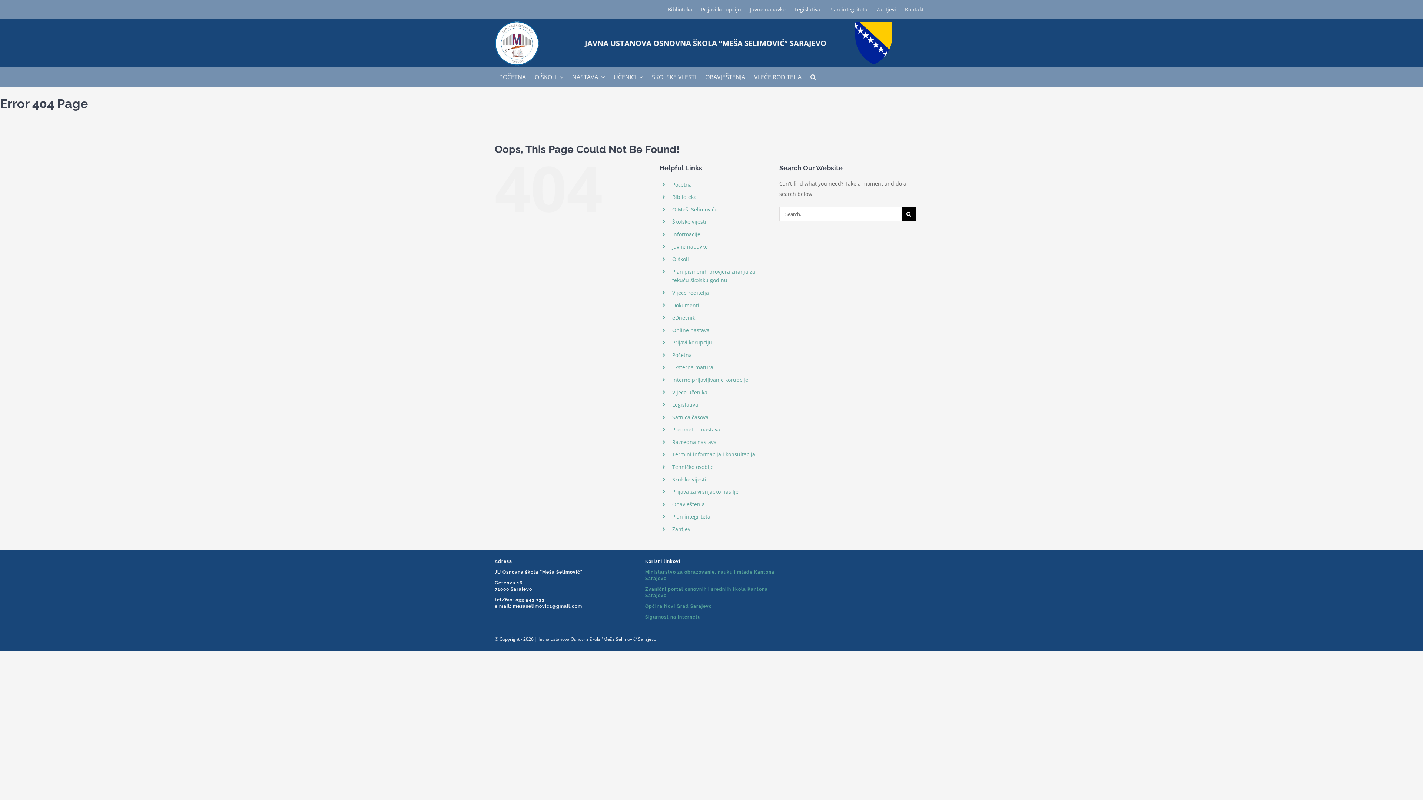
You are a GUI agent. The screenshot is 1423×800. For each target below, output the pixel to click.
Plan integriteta (691, 516)
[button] (813, 77)
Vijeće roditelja (690, 292)
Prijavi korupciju (692, 342)
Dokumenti (685, 305)
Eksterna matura (692, 367)
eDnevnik (683, 317)
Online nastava (691, 330)
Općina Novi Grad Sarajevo (678, 606)
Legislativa (685, 404)
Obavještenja (688, 504)
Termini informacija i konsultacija (713, 454)
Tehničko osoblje (693, 466)
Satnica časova (690, 417)
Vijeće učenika (689, 392)
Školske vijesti (689, 221)
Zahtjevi (682, 529)
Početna (682, 184)
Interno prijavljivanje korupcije (710, 379)
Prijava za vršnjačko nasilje (705, 491)
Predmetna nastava (696, 429)
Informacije (686, 234)
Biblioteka (684, 196)
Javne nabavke (690, 246)
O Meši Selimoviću (695, 209)
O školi (680, 259)
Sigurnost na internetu (673, 617)
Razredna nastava (694, 442)
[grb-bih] (873, 24)
